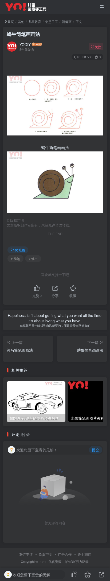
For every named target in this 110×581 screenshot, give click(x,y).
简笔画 (67, 21)
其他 (21, 21)
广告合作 (65, 554)
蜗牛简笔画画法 (23, 34)
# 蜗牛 (33, 258)
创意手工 (51, 21)
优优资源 (55, 561)
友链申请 (26, 554)
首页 (10, 21)
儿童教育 (34, 21)
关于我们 (84, 554)
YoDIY (71, 561)
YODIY (25, 44)
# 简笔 (15, 258)
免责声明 (45, 554)
